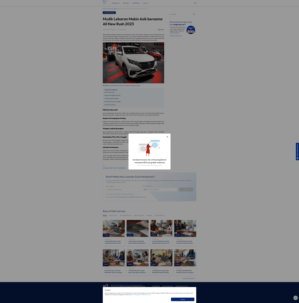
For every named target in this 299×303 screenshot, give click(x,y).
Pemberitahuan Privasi (182, 286)
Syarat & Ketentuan (122, 197)
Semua (105, 215)
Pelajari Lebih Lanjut (176, 36)
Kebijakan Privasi (134, 197)
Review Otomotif (139, 215)
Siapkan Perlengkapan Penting (112, 95)
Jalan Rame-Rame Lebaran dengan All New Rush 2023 (124, 85)
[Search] (193, 14)
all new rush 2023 (107, 168)
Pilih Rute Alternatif (109, 92)
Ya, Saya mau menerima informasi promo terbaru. (121, 194)
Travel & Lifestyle (159, 215)
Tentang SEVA (156, 286)
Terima (183, 299)
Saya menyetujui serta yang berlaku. (127, 197)
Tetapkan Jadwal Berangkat (111, 98)
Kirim (186, 189)
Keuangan (149, 215)
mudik (115, 168)
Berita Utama (113, 215)
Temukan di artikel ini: (110, 90)
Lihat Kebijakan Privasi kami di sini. (141, 294)
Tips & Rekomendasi (126, 215)
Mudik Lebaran (122, 168)
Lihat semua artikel (188, 278)
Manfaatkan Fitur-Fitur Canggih (112, 101)
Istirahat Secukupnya (109, 104)
